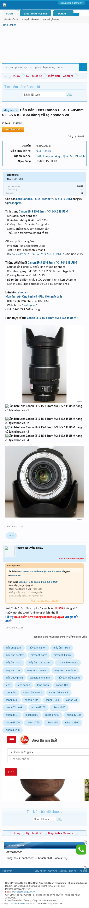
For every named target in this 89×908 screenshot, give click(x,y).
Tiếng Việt (7, 871)
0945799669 (43, 151)
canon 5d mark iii (59, 692)
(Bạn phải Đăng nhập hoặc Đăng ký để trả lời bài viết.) (60, 636)
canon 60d (12, 700)
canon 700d (31, 700)
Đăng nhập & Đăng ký (71, 3)
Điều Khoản (40, 871)
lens (11, 535)
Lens (19, 199)
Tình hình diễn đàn (15, 845)
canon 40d (62, 685)
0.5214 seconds (17, 903)
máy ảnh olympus (68, 662)
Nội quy (63, 871)
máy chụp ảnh (14, 647)
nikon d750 (33, 722)
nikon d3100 (38, 707)
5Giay (9, 13)
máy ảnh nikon (61, 647)
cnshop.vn (15, 203)
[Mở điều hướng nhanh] (84, 75)
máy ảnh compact (37, 670)
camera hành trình (40, 677)
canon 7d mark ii (15, 707)
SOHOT (62, 13)
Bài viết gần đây (51, 19)
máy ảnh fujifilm (62, 655)
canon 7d (71, 700)
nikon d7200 (13, 722)
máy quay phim (14, 677)
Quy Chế (52, 871)
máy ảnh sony (39, 655)
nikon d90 (52, 722)
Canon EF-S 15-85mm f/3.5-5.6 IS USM (47, 199)
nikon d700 (31, 714)
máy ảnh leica (13, 662)
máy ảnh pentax (15, 655)
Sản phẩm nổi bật (35, 13)
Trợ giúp (82, 871)
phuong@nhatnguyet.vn (23, 892)
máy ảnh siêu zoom (69, 677)
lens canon (24, 685)
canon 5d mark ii (32, 692)
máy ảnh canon (37, 647)
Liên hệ (72, 871)
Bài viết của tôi (11, 19)
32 (82, 193)
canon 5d (11, 692)
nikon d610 (12, 714)
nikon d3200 (13, 730)
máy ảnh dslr (13, 670)
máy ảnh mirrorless (65, 670)
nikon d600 (59, 707)
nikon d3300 (72, 722)
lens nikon (43, 685)
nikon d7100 (74, 714)
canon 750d (52, 700)
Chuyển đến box (30, 19)
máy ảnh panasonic (40, 662)
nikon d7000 (52, 714)
